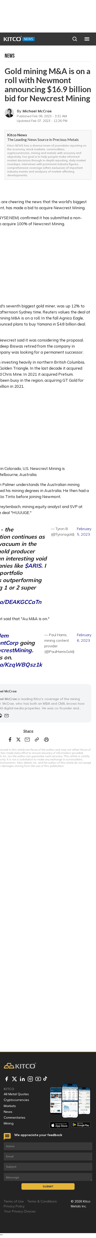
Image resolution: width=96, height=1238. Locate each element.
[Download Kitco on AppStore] (59, 1125)
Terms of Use (14, 1201)
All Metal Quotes (16, 1094)
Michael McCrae (37, 111)
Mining (9, 1123)
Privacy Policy (14, 1206)
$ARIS (33, 565)
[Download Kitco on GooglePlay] (80, 1125)
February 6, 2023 (84, 637)
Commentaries (14, 1117)
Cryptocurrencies (16, 1100)
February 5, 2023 (84, 531)
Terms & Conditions (42, 1201)
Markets (10, 1106)
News (8, 1112)
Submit (48, 1186)
